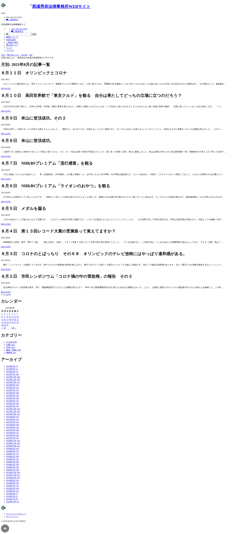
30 (5, 325)
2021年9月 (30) (12, 417)
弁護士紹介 (11, 40)
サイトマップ (12, 517)
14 (18, 317)
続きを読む (6, 88)
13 (15, 317)
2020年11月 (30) (13, 443)
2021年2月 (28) (12, 435)
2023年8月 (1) (12, 369)
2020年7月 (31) (12, 454)
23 (5, 322)
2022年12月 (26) (13, 377)
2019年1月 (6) (12, 499)
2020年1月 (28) (12, 470)
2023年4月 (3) (12, 372)
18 (10, 320)
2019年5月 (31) (12, 491)
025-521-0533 (19, 29)
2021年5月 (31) (12, 427)
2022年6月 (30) (12, 393)
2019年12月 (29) (13, 472)
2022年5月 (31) (12, 395)
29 (2, 325)
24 (7, 322)
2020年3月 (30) (12, 464)
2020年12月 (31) (13, 441)
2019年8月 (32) (12, 483)
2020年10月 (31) (13, 446)
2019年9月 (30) (12, 480)
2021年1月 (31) (12, 438)
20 (15, 320)
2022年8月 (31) (12, 388)
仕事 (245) (10, 345)
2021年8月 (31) (12, 419)
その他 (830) (11, 342)
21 (18, 320)
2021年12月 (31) (13, 409)
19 (13, 320)
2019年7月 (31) (12, 486)
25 (10, 322)
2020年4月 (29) (12, 462)
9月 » (14, 328)
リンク (9, 48)
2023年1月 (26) (12, 374)
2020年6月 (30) (12, 457)
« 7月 (3, 328)
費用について (12, 37)
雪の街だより (12, 45)
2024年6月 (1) (12, 366)
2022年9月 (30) (12, 385)
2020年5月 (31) (12, 459)
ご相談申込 (13, 20)
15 (2, 320)
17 (7, 320)
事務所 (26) (11, 353)
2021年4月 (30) (12, 430)
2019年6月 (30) (12, 488)
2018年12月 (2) (12, 502)
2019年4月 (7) (12, 494)
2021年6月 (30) (12, 425)
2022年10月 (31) (13, 382)
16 (5, 320)
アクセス (10, 50)
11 (10, 317)
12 (13, 317)
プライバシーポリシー (16, 514)
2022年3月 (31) (12, 401)
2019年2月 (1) (12, 496)
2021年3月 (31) (12, 433)
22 (2, 322)
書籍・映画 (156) (13, 350)
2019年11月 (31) (13, 475)
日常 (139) (10, 347)
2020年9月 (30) (12, 449)
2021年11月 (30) (13, 411)
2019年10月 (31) (13, 478)
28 (18, 322)
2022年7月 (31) (12, 390)
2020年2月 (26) (12, 467)
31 (7, 325)
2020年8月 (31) (12, 451)
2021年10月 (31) (13, 414)
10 (7, 317)
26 (13, 322)
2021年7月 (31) (12, 422)
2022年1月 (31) (12, 406)
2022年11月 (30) (13, 380)
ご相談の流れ (12, 42)
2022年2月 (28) (12, 403)
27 (15, 322)
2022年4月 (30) (12, 398)
